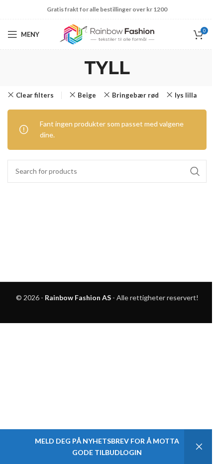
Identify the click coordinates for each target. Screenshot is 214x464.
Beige (87, 95)
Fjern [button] (199, 447)
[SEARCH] (195, 171)
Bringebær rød (135, 95)
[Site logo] (107, 33)
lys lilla (186, 95)
